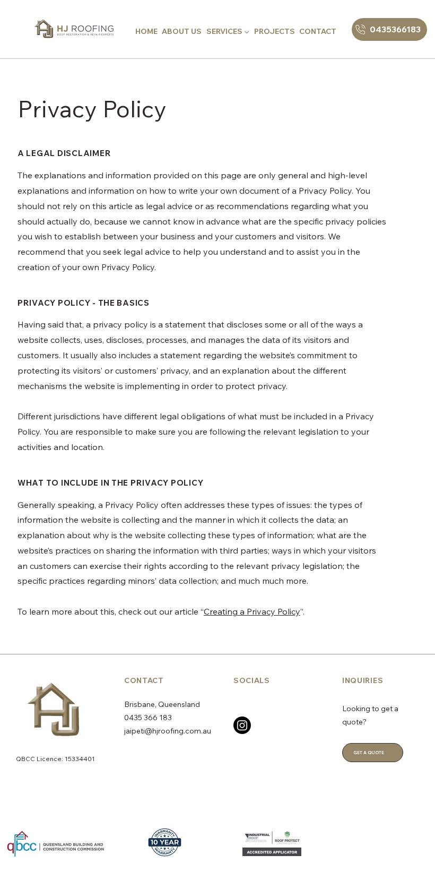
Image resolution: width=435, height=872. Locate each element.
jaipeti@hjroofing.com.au (167, 731)
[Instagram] (242, 725)
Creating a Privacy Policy (252, 611)
